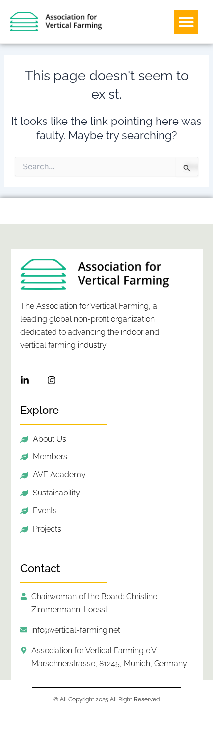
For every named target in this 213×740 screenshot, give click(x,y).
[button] (186, 22)
